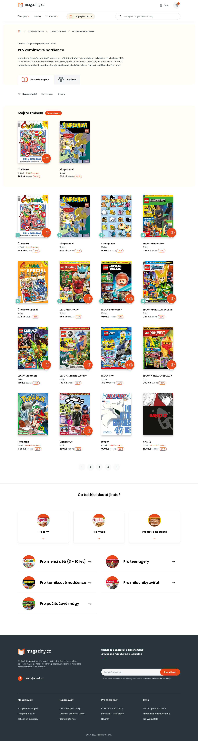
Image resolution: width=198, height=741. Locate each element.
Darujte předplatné (82, 16)
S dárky (71, 79)
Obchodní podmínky (70, 708)
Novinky (105, 718)
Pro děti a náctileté (58, 31)
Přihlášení (106, 713)
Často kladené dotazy (112, 708)
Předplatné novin (26, 713)
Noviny (37, 16)
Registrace (118, 713)
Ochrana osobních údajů (72, 713)
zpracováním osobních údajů (158, 678)
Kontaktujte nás (68, 718)
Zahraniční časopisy (28, 718)
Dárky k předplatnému (154, 708)
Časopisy (22, 16)
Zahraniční (51, 16)
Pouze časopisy (40, 79)
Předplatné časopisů (28, 708)
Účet (166, 5)
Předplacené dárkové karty (156, 713)
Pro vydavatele (150, 718)
